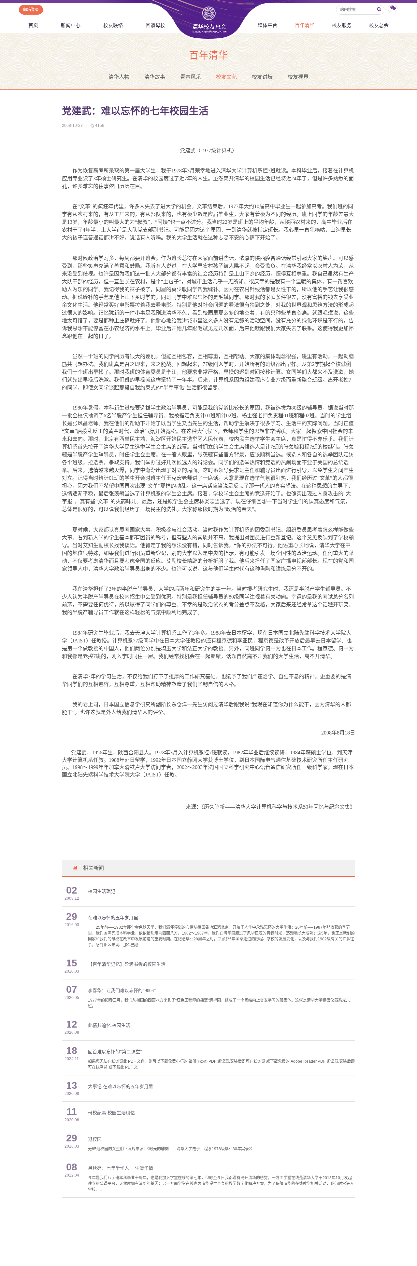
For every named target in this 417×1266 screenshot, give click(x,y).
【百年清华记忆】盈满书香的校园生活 (126, 964)
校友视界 (298, 77)
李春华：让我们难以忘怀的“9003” (122, 990)
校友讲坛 (262, 77)
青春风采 (190, 77)
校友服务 (342, 25)
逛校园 (95, 1139)
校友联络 (113, 25)
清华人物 (118, 77)
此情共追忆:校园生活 (109, 1025)
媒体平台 (267, 25)
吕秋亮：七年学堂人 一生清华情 (120, 1168)
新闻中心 (70, 25)
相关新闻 (93, 868)
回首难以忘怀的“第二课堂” (115, 1051)
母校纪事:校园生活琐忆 (111, 1113)
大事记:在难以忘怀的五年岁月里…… (125, 1086)
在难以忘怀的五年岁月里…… (117, 917)
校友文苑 (226, 77)
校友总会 (379, 25)
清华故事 (154, 77)
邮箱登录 (31, 9)
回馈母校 (155, 25)
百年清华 (304, 25)
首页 (33, 25)
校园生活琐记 (101, 891)
